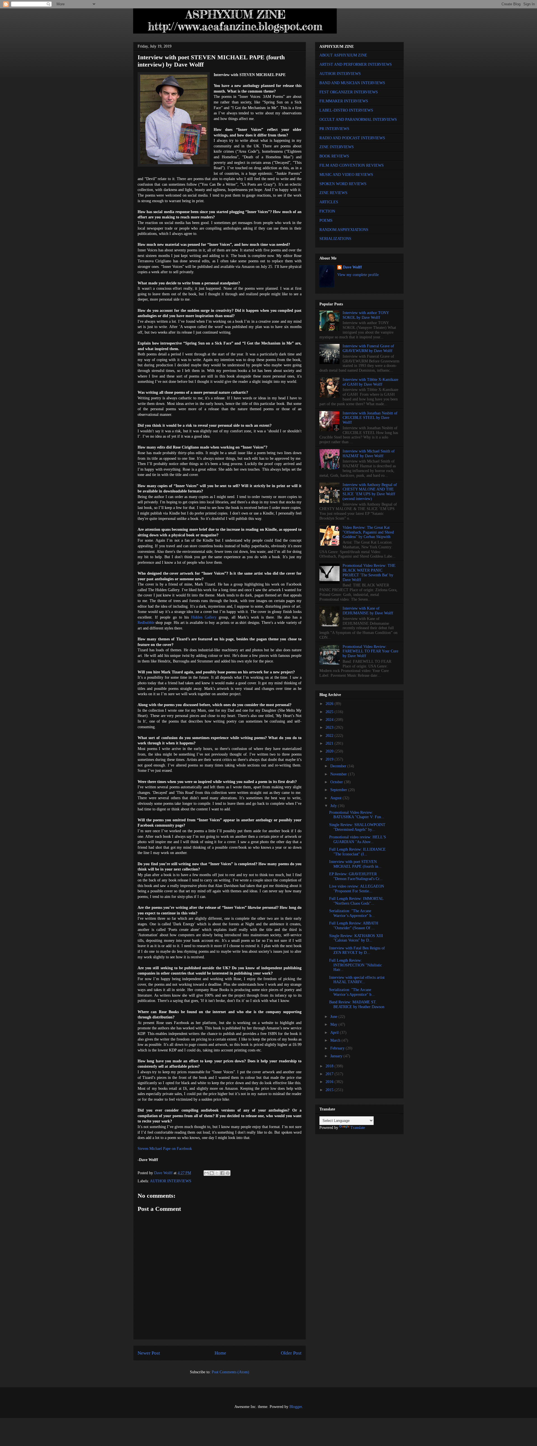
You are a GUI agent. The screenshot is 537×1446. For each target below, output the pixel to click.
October (337, 782)
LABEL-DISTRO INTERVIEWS (346, 110)
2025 (330, 712)
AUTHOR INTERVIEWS (170, 1181)
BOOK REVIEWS (334, 156)
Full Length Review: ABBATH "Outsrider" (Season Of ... (353, 925)
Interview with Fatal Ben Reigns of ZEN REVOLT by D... (357, 950)
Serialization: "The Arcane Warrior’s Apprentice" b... (352, 913)
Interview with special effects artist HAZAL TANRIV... (357, 979)
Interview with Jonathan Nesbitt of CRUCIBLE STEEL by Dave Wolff (370, 418)
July (334, 806)
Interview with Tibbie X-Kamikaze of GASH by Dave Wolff (370, 382)
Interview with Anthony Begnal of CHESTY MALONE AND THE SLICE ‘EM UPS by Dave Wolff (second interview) (370, 492)
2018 (330, 1066)
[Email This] (206, 1173)
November (339, 774)
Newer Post (149, 1353)
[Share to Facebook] (222, 1173)
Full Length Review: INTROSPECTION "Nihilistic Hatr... (355, 965)
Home (220, 1353)
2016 (330, 1082)
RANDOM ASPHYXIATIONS (343, 230)
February (338, 1048)
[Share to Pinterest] (227, 1173)
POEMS (326, 220)
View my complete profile (358, 275)
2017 (330, 1074)
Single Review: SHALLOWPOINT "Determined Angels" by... (357, 827)
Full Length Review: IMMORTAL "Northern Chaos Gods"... (356, 901)
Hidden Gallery (203, 617)
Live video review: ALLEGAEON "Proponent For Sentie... (356, 888)
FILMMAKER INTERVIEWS (343, 101)
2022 (330, 735)
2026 (330, 704)
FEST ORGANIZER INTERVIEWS (348, 92)
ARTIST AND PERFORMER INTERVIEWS (355, 64)
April (335, 1032)
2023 (330, 727)
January (336, 1056)
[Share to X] (217, 1173)
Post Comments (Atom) (230, 1372)
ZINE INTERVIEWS (336, 147)
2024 (330, 720)
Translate (357, 1128)
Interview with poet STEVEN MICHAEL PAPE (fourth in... (355, 864)
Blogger (295, 1407)
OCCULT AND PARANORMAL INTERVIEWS (358, 119)
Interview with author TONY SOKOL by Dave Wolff (366, 315)
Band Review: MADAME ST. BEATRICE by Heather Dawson (356, 1004)
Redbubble (146, 623)
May (334, 1024)
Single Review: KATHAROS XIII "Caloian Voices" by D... (356, 938)
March (335, 1040)
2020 (330, 751)
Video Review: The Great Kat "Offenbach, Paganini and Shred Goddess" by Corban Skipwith (368, 532)
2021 (330, 743)
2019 (330, 759)
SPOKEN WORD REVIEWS (342, 184)
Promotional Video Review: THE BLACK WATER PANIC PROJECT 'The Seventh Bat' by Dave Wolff (369, 572)
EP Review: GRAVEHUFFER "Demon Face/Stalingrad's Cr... (356, 876)
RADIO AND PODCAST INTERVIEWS (352, 138)
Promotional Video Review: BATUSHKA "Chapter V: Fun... (356, 814)
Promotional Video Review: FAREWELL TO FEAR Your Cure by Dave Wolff (370, 651)
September (339, 790)
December (338, 766)
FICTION (327, 211)
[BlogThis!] (212, 1173)
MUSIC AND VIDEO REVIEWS (346, 175)
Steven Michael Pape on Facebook (165, 1149)
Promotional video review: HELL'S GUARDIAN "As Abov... (357, 839)
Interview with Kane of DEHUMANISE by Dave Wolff (368, 610)
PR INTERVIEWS (334, 129)
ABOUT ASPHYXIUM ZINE (343, 55)
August (336, 798)
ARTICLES (328, 202)
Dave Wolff (352, 267)
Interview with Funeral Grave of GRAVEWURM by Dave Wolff (368, 348)
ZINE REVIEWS (333, 193)
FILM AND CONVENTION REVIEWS (351, 165)
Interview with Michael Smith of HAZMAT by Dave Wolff (369, 453)
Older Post (291, 1353)
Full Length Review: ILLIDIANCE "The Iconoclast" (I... (357, 851)
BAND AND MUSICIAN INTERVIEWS (352, 83)
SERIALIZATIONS (335, 239)
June (334, 1017)
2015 (330, 1090)
